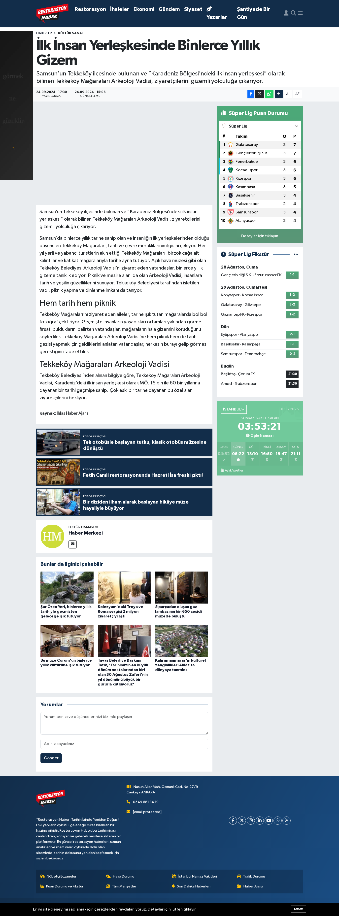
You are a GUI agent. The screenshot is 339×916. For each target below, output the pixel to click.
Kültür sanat (71, 33)
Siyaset (193, 9)
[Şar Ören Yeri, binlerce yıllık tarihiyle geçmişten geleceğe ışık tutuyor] (67, 587)
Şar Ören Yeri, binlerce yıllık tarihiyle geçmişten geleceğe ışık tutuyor (66, 611)
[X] (242, 820)
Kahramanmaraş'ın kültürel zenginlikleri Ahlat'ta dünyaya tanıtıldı (180, 665)
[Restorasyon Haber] (52, 13)
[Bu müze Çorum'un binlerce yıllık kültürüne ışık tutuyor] (67, 641)
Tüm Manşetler (124, 886)
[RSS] (286, 820)
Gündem (169, 9)
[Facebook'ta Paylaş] (250, 94)
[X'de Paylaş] (259, 94)
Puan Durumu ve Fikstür (64, 886)
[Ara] (293, 13)
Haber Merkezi (85, 533)
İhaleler (119, 9)
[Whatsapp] (277, 820)
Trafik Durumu (254, 876)
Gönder (51, 758)
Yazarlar (216, 17)
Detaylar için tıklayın (259, 236)
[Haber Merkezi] (52, 536)
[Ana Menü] (300, 13)
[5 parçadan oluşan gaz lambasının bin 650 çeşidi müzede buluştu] (181, 587)
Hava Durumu (123, 876)
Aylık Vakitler (234, 470)
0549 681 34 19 (146, 802)
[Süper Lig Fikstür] (296, 254)
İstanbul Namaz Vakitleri (197, 876)
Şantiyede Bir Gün (253, 13)
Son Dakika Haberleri (193, 886)
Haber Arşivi (253, 886)
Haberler (44, 33)
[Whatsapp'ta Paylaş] (269, 94)
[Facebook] (233, 820)
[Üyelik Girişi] (286, 13)
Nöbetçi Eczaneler (61, 876)
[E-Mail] (72, 544)
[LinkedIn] (260, 820)
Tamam (298, 909)
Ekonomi (144, 9)
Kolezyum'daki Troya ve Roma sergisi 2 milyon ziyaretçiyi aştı (120, 611)
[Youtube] (269, 820)
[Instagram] (251, 820)
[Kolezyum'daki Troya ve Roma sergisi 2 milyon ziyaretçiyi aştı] (124, 587)
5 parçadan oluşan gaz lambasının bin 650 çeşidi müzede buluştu (178, 611)
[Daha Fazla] (279, 94)
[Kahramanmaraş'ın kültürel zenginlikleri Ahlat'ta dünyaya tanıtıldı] (181, 641)
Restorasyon (90, 9)
